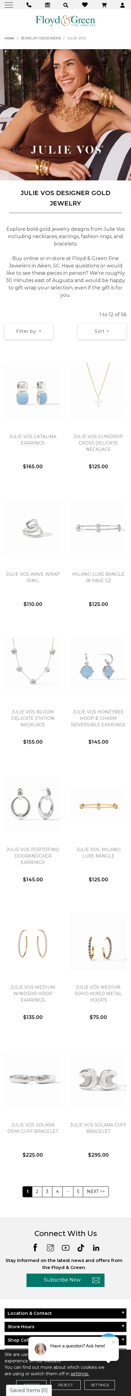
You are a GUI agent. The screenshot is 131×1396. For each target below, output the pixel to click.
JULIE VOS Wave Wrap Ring (33, 577)
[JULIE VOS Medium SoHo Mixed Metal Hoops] (98, 941)
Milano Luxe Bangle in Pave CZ (98, 577)
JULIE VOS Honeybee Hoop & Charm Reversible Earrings (98, 718)
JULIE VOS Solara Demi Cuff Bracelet (32, 1128)
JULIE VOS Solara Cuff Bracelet (98, 1128)
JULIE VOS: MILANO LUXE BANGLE (98, 853)
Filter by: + (29, 331)
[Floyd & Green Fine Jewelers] (65, 20)
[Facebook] (35, 1247)
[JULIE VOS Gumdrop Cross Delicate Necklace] (98, 390)
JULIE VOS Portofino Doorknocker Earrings (32, 856)
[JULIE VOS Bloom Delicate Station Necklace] (33, 666)
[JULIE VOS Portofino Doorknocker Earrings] (33, 803)
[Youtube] (65, 1247)
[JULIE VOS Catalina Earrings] (33, 390)
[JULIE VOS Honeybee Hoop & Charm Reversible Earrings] (98, 666)
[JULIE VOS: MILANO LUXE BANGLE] (98, 803)
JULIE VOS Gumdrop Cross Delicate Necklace (98, 443)
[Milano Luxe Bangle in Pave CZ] (98, 528)
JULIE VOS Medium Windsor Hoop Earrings (32, 993)
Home (10, 38)
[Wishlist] (86, 4)
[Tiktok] (81, 1247)
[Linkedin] (96, 1247)
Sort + (102, 331)
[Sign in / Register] (123, 4)
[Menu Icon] (10, 4)
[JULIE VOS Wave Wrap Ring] (33, 528)
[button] (66, 4)
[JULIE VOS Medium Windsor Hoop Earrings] (33, 941)
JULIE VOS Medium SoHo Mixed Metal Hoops (98, 993)
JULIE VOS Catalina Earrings (32, 440)
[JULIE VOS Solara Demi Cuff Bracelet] (33, 1079)
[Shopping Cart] (105, 4)
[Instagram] (50, 1247)
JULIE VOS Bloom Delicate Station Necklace (33, 718)
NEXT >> (96, 1191)
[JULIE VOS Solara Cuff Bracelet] (98, 1079)
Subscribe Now (62, 1280)
